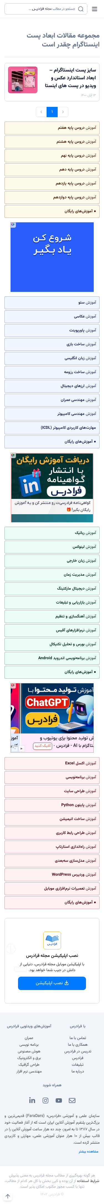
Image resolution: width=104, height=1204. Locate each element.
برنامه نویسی (29, 1045)
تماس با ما (78, 1038)
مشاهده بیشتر (88, 1151)
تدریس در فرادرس (77, 1051)
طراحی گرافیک (29, 1065)
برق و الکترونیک (29, 1058)
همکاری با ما (78, 1045)
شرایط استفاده (88, 1181)
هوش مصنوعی (29, 1051)
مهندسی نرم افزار (29, 1071)
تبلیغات (77, 1065)
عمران (29, 1038)
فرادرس (77, 1058)
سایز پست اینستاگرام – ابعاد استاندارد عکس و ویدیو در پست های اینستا (70, 78)
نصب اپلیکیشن (49, 983)
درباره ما (78, 1071)
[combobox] (42, 9)
